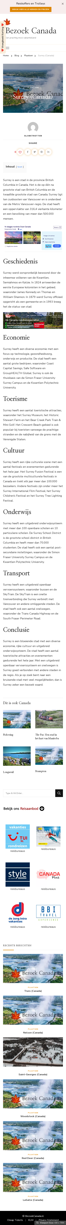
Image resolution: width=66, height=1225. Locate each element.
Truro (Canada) (33, 991)
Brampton (40, 771)
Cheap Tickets (15, 1220)
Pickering (8, 735)
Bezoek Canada (31, 31)
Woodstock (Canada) (33, 1116)
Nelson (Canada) (33, 1032)
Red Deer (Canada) (33, 1158)
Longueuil (8, 772)
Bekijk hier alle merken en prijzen (30, 9)
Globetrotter (33, 136)
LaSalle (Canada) (33, 1200)
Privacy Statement (49, 1220)
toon (19, 166)
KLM (30, 1220)
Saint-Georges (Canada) (33, 1074)
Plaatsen (33, 87)
